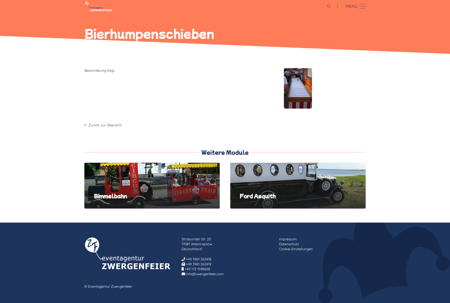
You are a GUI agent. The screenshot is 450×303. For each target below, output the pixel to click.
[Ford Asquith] (298, 165)
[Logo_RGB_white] (98, 6)
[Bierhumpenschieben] (298, 88)
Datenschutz (289, 244)
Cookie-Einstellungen (296, 249)
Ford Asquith (258, 195)
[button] (328, 6)
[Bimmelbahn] (152, 165)
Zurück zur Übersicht (105, 125)
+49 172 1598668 (197, 269)
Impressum (288, 239)
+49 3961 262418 (198, 259)
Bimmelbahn (110, 195)
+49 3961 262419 (198, 264)
